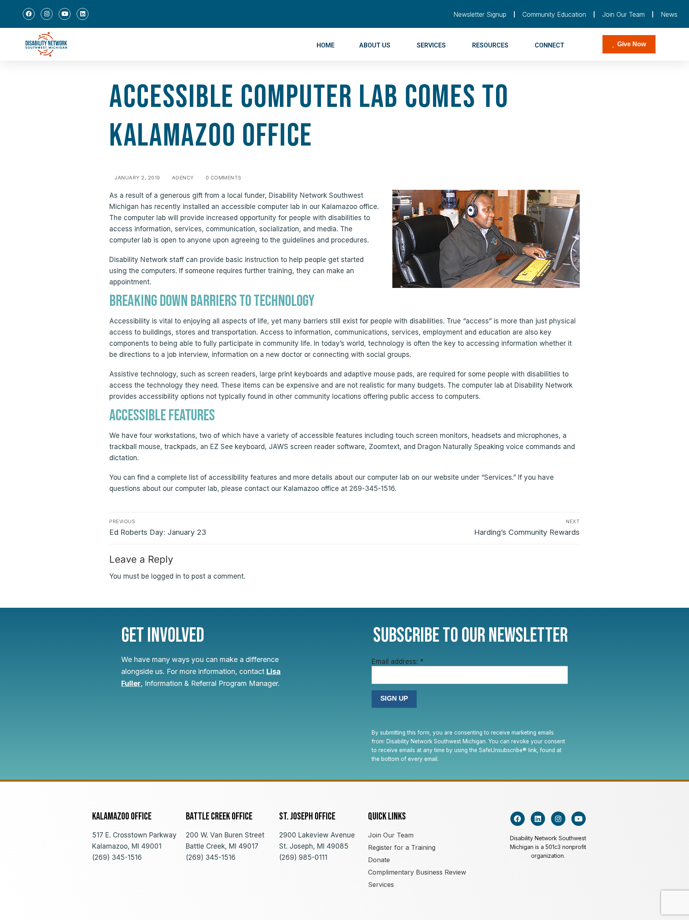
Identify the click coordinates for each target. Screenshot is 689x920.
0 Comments (223, 178)
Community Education (554, 14)
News (669, 14)
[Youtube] (65, 14)
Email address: (397, 662)
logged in (166, 576)
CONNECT (549, 45)
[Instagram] (47, 14)
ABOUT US (374, 45)
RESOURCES (490, 45)
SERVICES (431, 45)
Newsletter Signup (479, 14)
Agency (182, 178)
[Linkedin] (83, 14)
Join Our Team (623, 14)
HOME (326, 45)
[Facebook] (29, 14)
